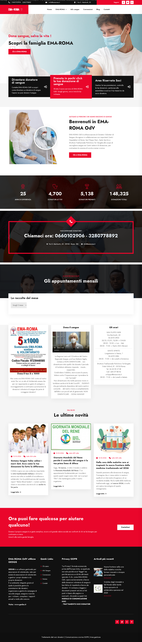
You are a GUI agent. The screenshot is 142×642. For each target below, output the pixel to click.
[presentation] (12, 49)
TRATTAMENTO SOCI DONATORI (76, 604)
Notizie (45, 579)
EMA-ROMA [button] (60, 9)
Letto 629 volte (74, 453)
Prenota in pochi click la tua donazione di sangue (68, 81)
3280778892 (26, 2)
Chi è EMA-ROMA (80, 155)
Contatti (107, 9)
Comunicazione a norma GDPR (77, 637)
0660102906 (16, 2)
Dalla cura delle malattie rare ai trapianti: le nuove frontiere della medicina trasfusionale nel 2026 (113, 465)
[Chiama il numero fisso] (70, 221)
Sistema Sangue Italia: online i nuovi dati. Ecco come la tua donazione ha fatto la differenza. (27, 463)
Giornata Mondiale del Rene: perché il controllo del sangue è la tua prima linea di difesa (71, 460)
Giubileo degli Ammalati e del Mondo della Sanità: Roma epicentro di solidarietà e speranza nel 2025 (114, 587)
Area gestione (95, 637)
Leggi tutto (15, 492)
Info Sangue (46, 570)
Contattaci (125, 527)
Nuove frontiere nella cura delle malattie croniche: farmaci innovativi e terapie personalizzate (114, 571)
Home (49, 9)
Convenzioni (88, 9)
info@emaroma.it (54, 2)
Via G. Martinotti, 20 (84, 2)
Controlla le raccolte (20, 51)
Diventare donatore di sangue (25, 81)
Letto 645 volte (117, 458)
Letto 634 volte (31, 456)
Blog (98, 9)
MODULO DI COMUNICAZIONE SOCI (74, 600)
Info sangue (75, 9)
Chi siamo (46, 566)
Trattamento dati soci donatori (53, 637)
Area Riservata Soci (108, 80)
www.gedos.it (20, 604)
